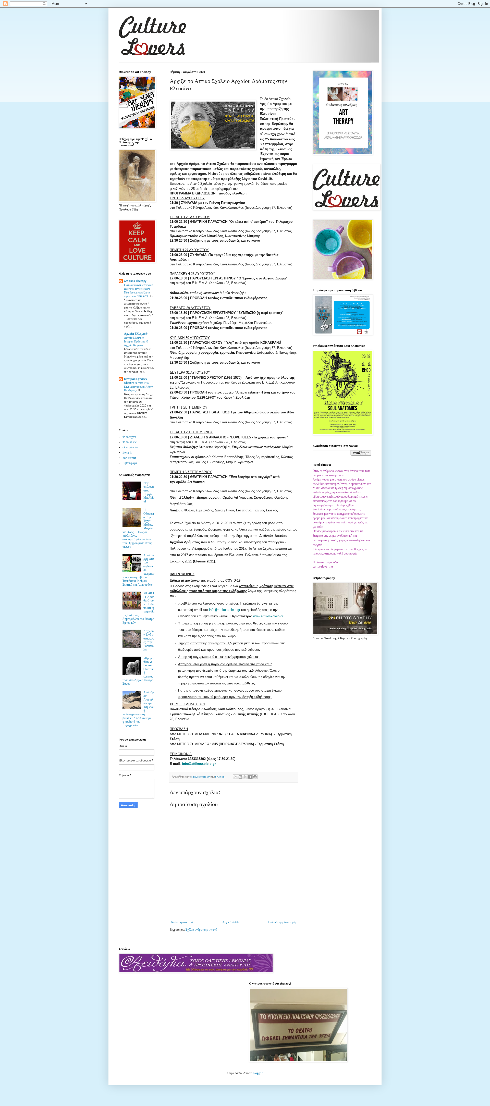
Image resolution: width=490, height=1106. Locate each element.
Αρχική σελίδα (231, 922)
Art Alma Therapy (135, 281)
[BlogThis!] (240, 776)
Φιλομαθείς (129, 442)
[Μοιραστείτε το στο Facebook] (250, 776)
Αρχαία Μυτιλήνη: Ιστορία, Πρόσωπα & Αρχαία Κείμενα (136, 341)
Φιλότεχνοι (129, 437)
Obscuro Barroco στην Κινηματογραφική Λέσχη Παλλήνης (138, 387)
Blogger (257, 1073)
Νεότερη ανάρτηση (182, 922)
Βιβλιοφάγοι (130, 463)
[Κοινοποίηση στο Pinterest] (255, 776)
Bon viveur (129, 458)
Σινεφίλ (127, 452)
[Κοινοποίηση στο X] (245, 776)
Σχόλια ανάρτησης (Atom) (201, 929)
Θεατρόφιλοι (130, 447)
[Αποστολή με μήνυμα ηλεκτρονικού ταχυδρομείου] (235, 776)
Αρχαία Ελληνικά (136, 334)
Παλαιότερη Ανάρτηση (282, 922)
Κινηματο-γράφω (135, 379)
